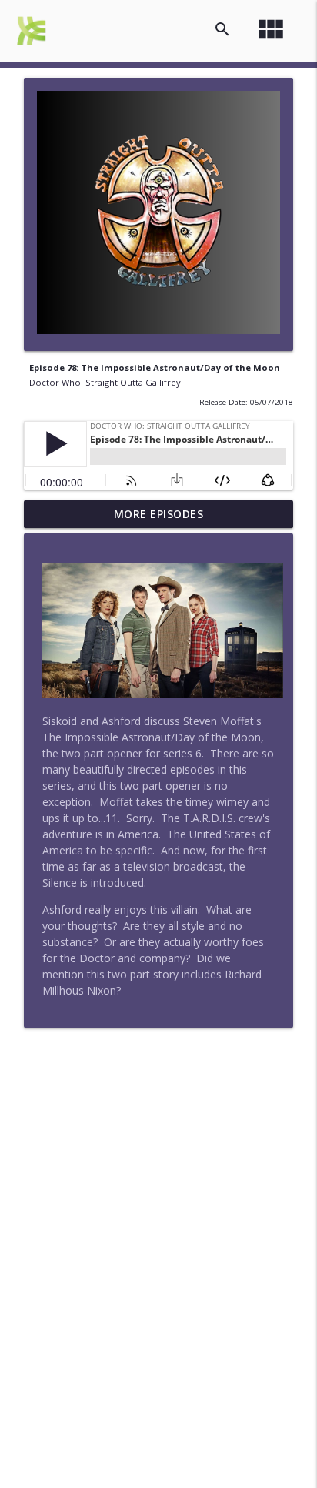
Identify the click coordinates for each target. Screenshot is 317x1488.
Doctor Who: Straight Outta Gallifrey (105, 382)
